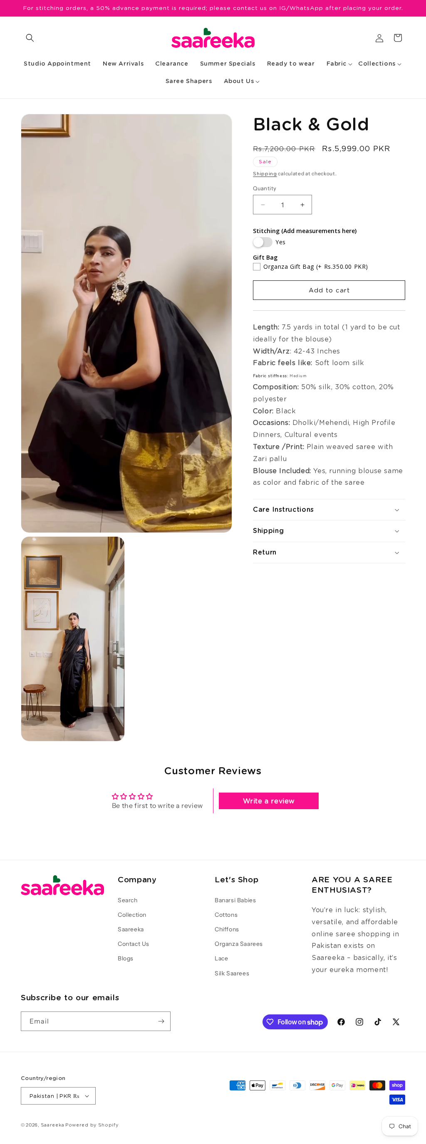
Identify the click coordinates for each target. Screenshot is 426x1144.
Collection (132, 914)
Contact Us (133, 944)
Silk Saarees (232, 973)
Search (128, 900)
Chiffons (227, 929)
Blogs (126, 958)
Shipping (265, 173)
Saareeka (131, 929)
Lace (221, 958)
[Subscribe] (161, 1021)
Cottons (226, 914)
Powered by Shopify (92, 1125)
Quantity (264, 188)
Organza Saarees (239, 944)
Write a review (269, 800)
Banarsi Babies (235, 900)
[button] (30, 38)
